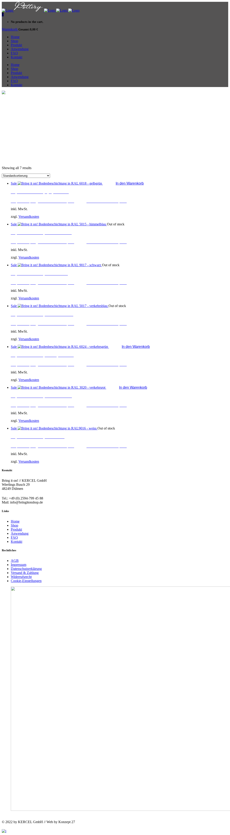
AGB (15, 560)
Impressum (18, 565)
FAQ (14, 537)
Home (15, 521)
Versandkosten (28, 216)
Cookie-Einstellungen (26, 581)
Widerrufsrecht (21, 577)
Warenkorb (10, 29)
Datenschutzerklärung (26, 569)
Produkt (16, 529)
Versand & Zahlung (25, 573)
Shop (14, 525)
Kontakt (16, 541)
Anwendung (20, 533)
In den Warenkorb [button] (130, 183)
